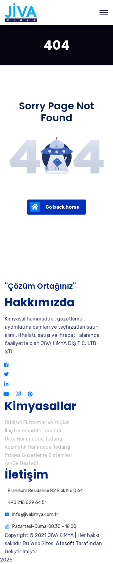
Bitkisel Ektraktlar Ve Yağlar (37, 422)
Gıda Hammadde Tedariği (34, 439)
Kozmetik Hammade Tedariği (38, 447)
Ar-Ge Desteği (21, 463)
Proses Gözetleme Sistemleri (38, 455)
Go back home (62, 207)
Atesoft (65, 543)
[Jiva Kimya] (21, 12)
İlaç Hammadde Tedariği (33, 431)
